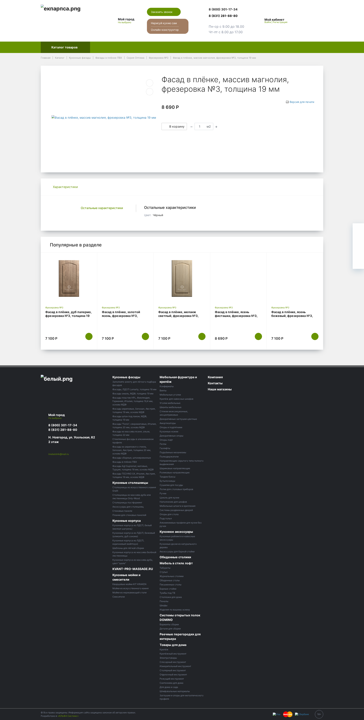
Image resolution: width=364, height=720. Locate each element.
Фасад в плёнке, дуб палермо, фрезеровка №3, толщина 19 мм (68, 315)
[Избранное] (299, 20)
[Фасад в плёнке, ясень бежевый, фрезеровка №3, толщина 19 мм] (294, 278)
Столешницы (122, 47)
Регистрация (280, 22)
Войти (267, 22)
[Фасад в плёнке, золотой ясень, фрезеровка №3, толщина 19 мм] (125, 278)
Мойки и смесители (196, 47)
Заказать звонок (162, 11)
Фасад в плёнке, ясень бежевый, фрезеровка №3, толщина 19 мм (292, 315)
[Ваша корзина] (317, 20)
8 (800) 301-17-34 (62, 425)
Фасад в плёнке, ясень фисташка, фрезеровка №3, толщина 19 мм (236, 315)
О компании (248, 47)
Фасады (99, 47)
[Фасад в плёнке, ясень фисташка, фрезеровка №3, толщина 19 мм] (238, 278)
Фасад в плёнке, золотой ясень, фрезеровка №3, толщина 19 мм (121, 315)
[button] (226, 9)
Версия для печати (302, 101)
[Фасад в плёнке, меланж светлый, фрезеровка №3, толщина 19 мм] (182, 278)
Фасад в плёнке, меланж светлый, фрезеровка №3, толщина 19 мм (178, 315)
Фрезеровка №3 (54, 307)
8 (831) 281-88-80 (62, 430)
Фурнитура (166, 47)
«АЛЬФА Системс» (68, 715)
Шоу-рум (225, 47)
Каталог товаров (64, 47)
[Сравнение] (308, 20)
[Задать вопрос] (358, 263)
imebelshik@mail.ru (58, 454)
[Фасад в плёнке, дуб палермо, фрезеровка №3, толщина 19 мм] (69, 278)
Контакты (270, 47)
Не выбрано (125, 22)
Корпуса (145, 47)
